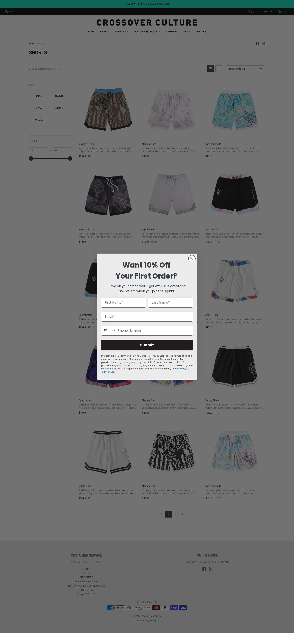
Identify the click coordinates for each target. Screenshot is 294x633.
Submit (147, 344)
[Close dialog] (191, 258)
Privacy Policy (179, 368)
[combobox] (108, 330)
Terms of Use (107, 371)
